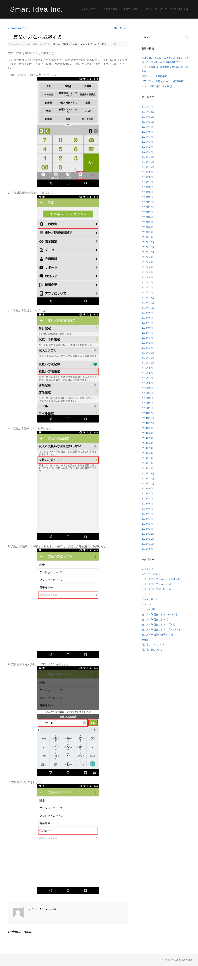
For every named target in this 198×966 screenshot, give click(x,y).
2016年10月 (148, 307)
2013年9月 (147, 488)
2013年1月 (147, 528)
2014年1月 (147, 468)
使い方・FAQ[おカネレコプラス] (158, 624)
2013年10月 (148, 483)
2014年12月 (148, 413)
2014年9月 (147, 428)
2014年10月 (148, 423)
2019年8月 (147, 177)
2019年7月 (147, 182)
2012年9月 (147, 549)
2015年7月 (147, 378)
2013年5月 (147, 508)
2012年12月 (148, 533)
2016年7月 (147, 322)
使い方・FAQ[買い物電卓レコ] (157, 634)
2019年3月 (147, 192)
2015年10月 (148, 363)
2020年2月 (147, 147)
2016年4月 (147, 332)
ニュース (146, 594)
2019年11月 (148, 162)
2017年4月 (147, 277)
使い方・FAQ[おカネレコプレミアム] (161, 629)
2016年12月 (148, 297)
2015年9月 (147, 368)
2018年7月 (147, 222)
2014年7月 (147, 438)
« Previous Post (17, 28)
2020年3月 (147, 142)
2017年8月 (147, 262)
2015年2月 (147, 403)
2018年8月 (147, 217)
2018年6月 (147, 227)
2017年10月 (148, 252)
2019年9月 (147, 172)
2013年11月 (148, 478)
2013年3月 (147, 518)
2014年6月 (147, 443)
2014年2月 (147, 463)
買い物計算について (152, 649)
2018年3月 (147, 232)
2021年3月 (147, 106)
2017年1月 (147, 292)
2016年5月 (147, 327)
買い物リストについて (153, 644)
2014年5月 (147, 448)
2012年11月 (148, 539)
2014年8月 (147, 433)
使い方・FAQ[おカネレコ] (155, 619)
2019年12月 (148, 157)
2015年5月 (147, 388)
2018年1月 (147, 237)
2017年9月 (147, 257)
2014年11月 (148, 418)
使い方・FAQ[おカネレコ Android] (71, 44)
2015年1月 (147, 408)
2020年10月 (148, 121)
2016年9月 (147, 312)
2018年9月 (147, 212)
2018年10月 (148, 207)
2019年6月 (147, 187)
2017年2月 (147, 287)
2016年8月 (147, 317)
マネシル (146, 604)
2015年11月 (148, 358)
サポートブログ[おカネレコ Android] (160, 579)
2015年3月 (147, 398)
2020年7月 (147, 126)
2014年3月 (147, 458)
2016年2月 (147, 343)
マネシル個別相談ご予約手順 (157, 86)
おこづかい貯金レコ (152, 574)
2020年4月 (147, 136)
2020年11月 (148, 116)
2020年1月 (147, 152)
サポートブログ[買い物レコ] (156, 589)
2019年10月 (148, 167)
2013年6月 (147, 503)
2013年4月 (147, 513)
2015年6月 (147, 383)
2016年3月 (147, 337)
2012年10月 (148, 544)
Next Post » (121, 28)
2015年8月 (147, 373)
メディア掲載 (111, 9)
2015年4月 (147, 393)
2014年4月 (147, 453)
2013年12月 (148, 473)
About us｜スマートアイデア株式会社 (166, 9)
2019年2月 (147, 197)
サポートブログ (131, 9)
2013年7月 (147, 498)
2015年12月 (148, 353)
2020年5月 (147, 131)
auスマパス (148, 569)
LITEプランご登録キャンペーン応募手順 (162, 81)
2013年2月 (147, 523)
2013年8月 (147, 493)
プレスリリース (90, 9)
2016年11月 (148, 302)
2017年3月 (147, 282)
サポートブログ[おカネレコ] (156, 584)
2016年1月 (147, 348)
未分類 (145, 639)
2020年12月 (148, 111)
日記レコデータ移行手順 (154, 76)
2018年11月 (148, 202)
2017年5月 (147, 272)
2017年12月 (148, 242)
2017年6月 (147, 267)
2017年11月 (148, 247)
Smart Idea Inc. (36, 9)
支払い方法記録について (103, 44)
